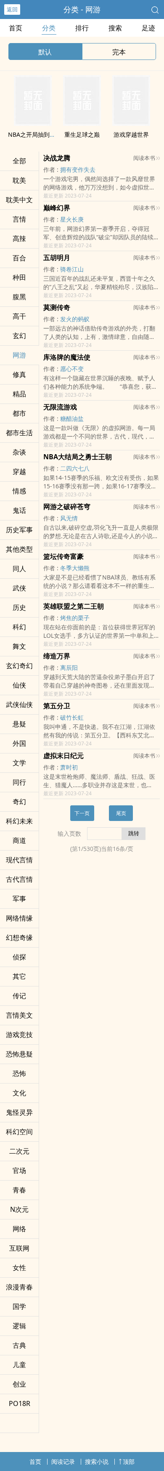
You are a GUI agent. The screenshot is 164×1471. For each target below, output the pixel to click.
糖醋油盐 (72, 418)
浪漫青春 (19, 1287)
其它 (19, 976)
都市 (19, 413)
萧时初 (69, 767)
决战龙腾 (56, 158)
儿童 (19, 1364)
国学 (19, 1306)
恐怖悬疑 (19, 1054)
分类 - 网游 (82, 9)
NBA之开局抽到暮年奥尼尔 (43, 134)
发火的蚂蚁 (75, 319)
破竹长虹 (72, 717)
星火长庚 (72, 219)
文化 (19, 1092)
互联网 (19, 1248)
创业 (19, 1384)
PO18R (19, 1403)
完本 (119, 52)
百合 (19, 258)
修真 (19, 374)
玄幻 (19, 335)
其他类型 (19, 549)
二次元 (19, 1151)
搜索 (115, 28)
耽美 (19, 180)
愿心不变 (72, 369)
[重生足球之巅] (82, 123)
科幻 (19, 626)
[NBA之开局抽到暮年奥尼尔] (33, 123)
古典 (19, 1345)
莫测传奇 (56, 307)
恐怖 (19, 1073)
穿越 (19, 471)
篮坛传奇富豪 (63, 556)
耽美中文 (19, 199)
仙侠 (19, 685)
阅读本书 (144, 158)
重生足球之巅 (82, 134)
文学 (19, 762)
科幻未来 (19, 821)
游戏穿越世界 (131, 134)
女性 (19, 1267)
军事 (19, 898)
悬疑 (19, 724)
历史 (19, 607)
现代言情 (19, 859)
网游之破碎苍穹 (66, 506)
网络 (19, 1228)
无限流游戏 (60, 407)
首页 (15, 28)
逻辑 (19, 1325)
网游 (19, 355)
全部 (19, 160)
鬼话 (19, 510)
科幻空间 (19, 1131)
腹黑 (19, 296)
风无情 (69, 518)
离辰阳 (69, 668)
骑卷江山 (72, 269)
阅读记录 (63, 1461)
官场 (19, 1170)
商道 (19, 840)
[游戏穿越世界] (131, 123)
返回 (12, 9)
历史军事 (19, 529)
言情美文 (19, 1015)
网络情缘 (19, 918)
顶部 (129, 1461)
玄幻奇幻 (19, 665)
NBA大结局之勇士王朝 (77, 456)
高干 (19, 316)
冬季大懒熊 (75, 568)
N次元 (19, 1209)
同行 (19, 782)
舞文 (19, 646)
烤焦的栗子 (75, 618)
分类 (49, 28)
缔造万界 (56, 656)
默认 (45, 52)
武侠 (19, 588)
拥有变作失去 (77, 169)
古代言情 (19, 879)
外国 (19, 743)
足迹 (148, 28)
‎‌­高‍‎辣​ (19, 238)
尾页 (121, 813)
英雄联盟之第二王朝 (73, 606)
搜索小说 (96, 1461)
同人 (19, 568)
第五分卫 (56, 705)
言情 (19, 219)
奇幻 (19, 801)
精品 (19, 393)
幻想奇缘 (19, 937)
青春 (19, 1190)
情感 (19, 491)
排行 (82, 28)
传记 (19, 995)
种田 (19, 277)
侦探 (19, 957)
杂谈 (19, 452)
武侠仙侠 (19, 704)
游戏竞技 (19, 1034)
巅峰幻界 (56, 207)
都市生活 (19, 432)
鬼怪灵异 (19, 1112)
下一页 (82, 813)
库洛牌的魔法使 (66, 357)
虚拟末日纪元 (63, 755)
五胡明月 (56, 257)
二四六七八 (75, 468)
